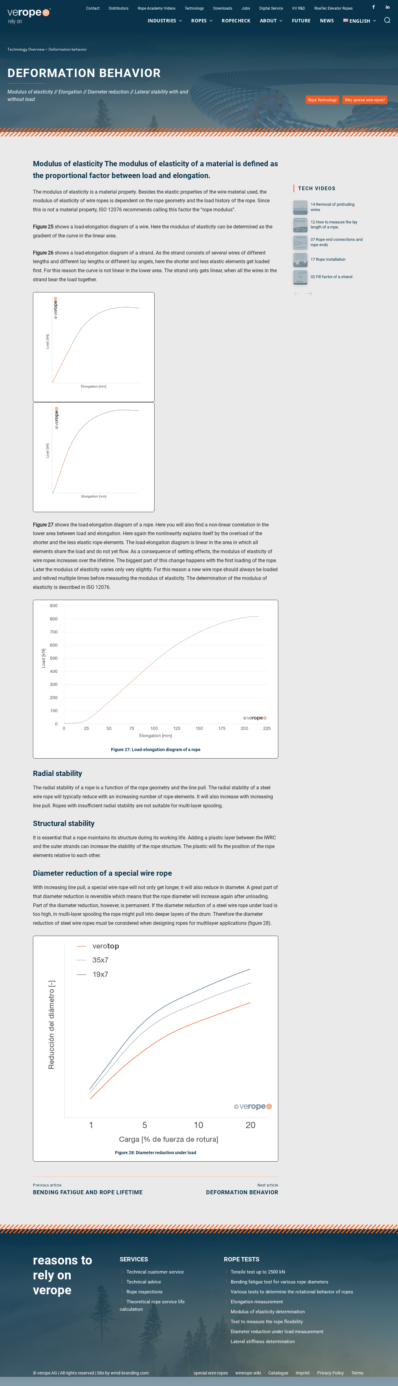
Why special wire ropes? (365, 99)
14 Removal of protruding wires (332, 206)
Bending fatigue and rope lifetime (88, 1192)
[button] (387, 19)
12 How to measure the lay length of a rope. (334, 224)
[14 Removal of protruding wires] (300, 207)
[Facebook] (373, 7)
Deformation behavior (242, 1192)
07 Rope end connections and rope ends (337, 241)
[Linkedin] (387, 7)
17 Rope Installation (328, 259)
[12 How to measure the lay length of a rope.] (300, 225)
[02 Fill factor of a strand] (300, 277)
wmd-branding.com (130, 1373)
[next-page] (308, 293)
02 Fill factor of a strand (331, 276)
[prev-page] (297, 293)
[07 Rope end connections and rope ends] (300, 243)
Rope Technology (322, 99)
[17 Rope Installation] (300, 260)
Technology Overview (25, 49)
